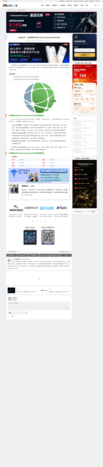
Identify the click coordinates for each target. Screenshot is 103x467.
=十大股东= (52, 163)
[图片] (68, 309)
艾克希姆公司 (33, 255)
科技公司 (14, 10)
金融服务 (37, 147)
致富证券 (81, 1)
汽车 (68, 147)
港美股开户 (55, 5)
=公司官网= (21, 165)
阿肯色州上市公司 (55, 255)
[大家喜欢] (79, 115)
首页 (42, 5)
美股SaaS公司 (22, 255)
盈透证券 (92, 1)
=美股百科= (21, 163)
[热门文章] (84, 115)
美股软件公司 (12, 255)
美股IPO (48, 5)
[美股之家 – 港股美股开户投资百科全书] (10, 5)
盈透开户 (76, 5)
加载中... (11, 281)
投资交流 (69, 5)
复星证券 (75, 1)
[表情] (65, 309)
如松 (87, 5)
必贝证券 (86, 1)
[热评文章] (89, 115)
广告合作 (97, 1)
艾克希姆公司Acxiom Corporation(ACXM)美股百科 (26, 76)
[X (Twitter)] (22, 198)
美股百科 (17, 259)
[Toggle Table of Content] (66, 74)
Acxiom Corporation (44, 255)
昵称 (10, 312)
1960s (66, 255)
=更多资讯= (52, 165)
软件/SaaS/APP (21, 10)
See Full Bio (28, 195)
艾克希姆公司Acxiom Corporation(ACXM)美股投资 (26, 79)
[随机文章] (94, 115)
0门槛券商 (62, 5)
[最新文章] (75, 115)
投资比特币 (62, 1)
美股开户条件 (69, 1)
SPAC (82, 5)
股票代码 (76, 47)
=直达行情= (21, 160)
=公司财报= (52, 160)
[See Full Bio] (33, 195)
